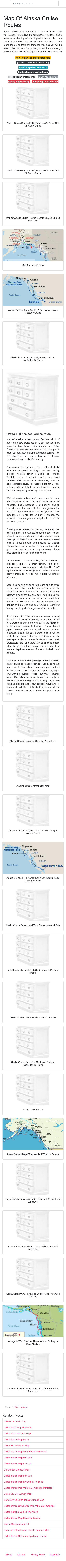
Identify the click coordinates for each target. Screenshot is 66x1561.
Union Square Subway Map (18, 1493)
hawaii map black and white (33, 67)
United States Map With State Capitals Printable (28, 1487)
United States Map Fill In (16, 1439)
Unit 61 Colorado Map (15, 1421)
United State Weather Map (17, 1433)
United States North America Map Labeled (25, 1536)
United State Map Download (18, 1427)
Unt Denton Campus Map (17, 1469)
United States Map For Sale (18, 1475)
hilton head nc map (48, 76)
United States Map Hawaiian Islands (22, 1517)
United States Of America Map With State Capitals (29, 1505)
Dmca (9, 1554)
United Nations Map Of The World (21, 1511)
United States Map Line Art (17, 1463)
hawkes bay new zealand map (33, 71)
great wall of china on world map (33, 62)
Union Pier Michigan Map (16, 1445)
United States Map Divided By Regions (23, 1481)
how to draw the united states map (33, 57)
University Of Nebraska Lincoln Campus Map (26, 1529)
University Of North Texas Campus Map (24, 1499)
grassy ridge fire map (18, 81)
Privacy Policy (38, 1554)
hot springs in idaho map (45, 81)
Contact (21, 1554)
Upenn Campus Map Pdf (16, 1523)
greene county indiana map (21, 76)
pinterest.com (21, 1407)
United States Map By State (18, 1457)
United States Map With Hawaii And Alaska (25, 1451)
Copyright (55, 1554)
